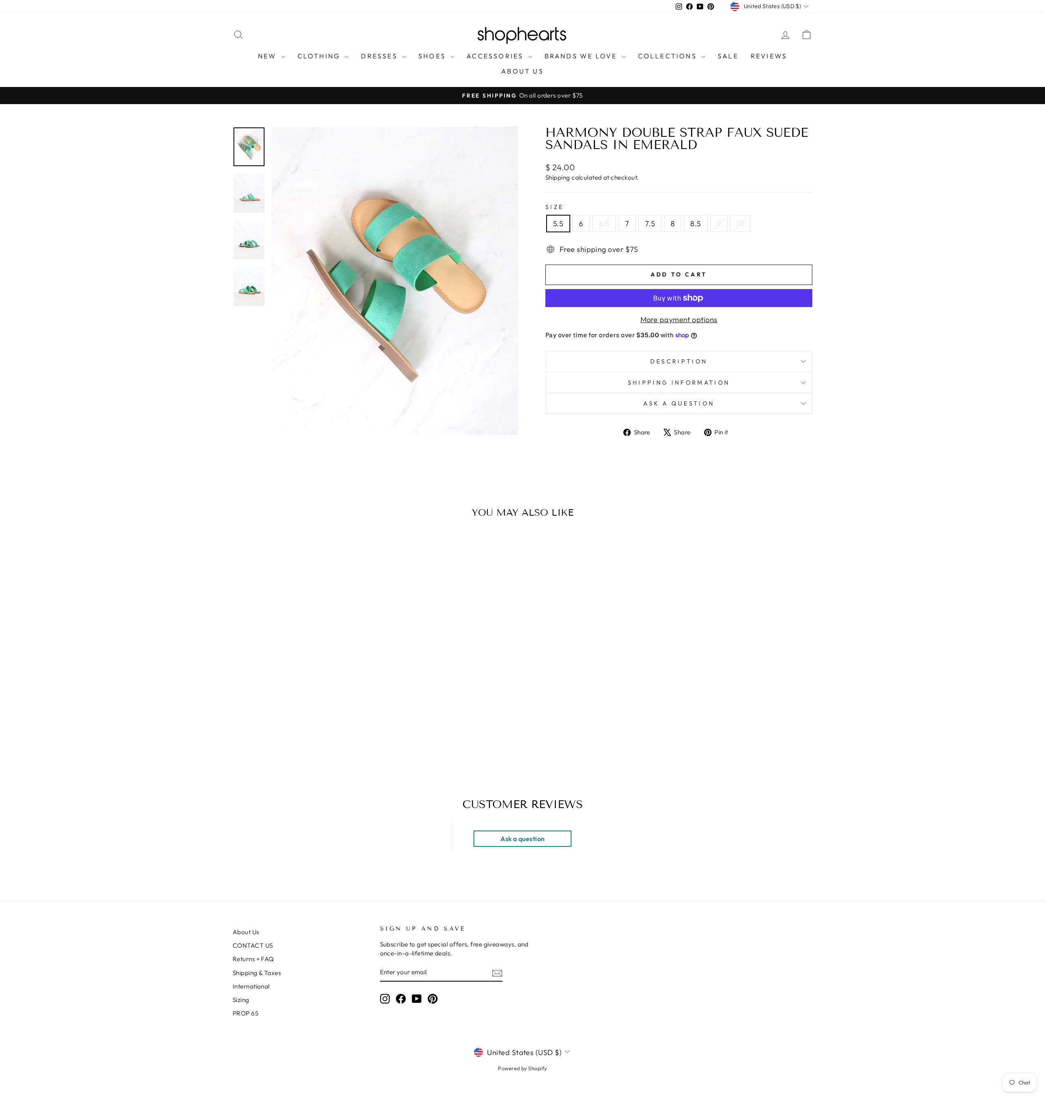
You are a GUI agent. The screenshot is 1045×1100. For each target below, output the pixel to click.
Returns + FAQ (253, 959)
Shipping (557, 177)
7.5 (650, 223)
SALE (728, 56)
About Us (246, 932)
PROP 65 (245, 1013)
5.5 (558, 223)
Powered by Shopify (522, 1068)
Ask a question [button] (522, 839)
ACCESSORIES (496, 56)
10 (740, 223)
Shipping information (679, 382)
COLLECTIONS (668, 56)
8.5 (695, 223)
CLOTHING (320, 56)
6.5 (604, 223)
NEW (268, 56)
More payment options (679, 319)
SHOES (433, 56)
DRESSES (380, 56)
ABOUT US (522, 71)
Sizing (241, 1000)
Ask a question (678, 403)
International (251, 986)
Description (679, 361)
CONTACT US (253, 945)
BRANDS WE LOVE (582, 56)
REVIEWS (769, 56)
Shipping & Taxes (257, 973)
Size (554, 207)
